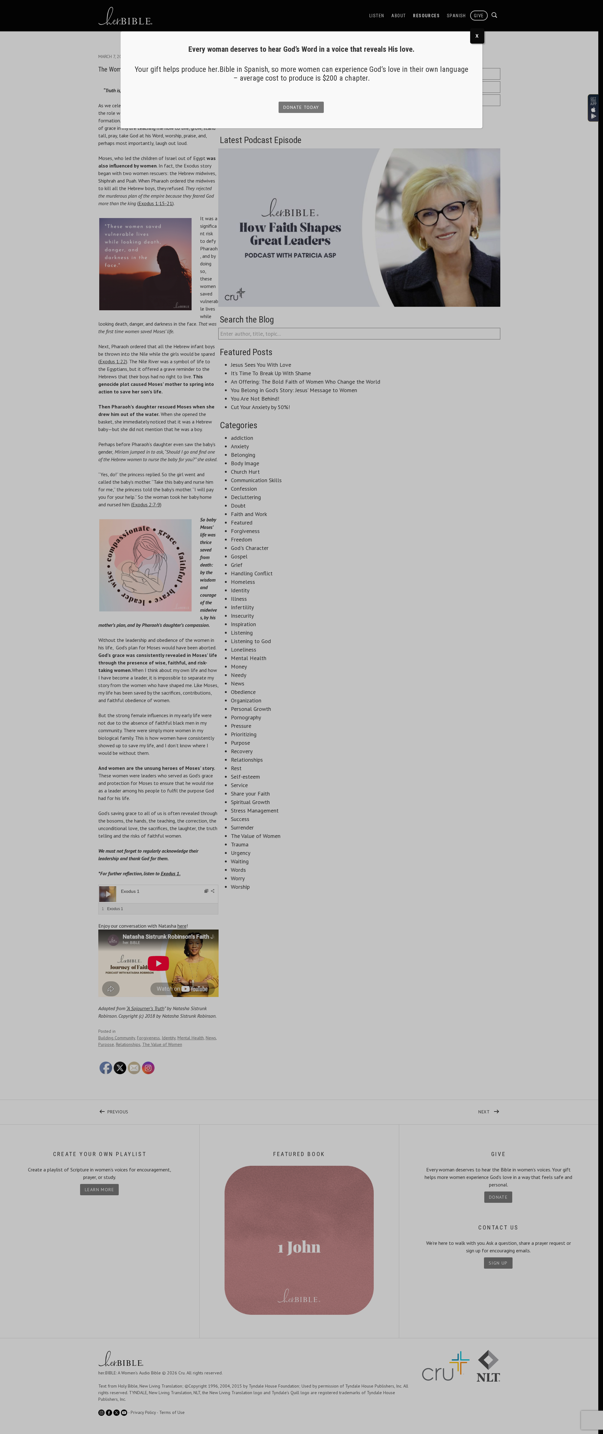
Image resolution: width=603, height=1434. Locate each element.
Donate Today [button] (301, 107)
